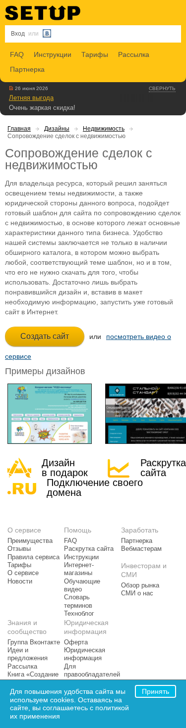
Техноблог (79, 613)
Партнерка (27, 69)
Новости (19, 581)
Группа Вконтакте (33, 642)
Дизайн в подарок (65, 468)
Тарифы (94, 54)
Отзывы (19, 548)
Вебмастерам (141, 548)
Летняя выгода (31, 97)
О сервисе (23, 573)
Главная (19, 128)
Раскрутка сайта (163, 468)
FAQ (17, 54)
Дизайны (56, 128)
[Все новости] (11, 88)
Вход (18, 33)
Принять (155, 691)
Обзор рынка (140, 585)
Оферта (76, 642)
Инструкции (52, 54)
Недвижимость (103, 128)
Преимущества (30, 540)
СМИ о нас (137, 593)
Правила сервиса (33, 557)
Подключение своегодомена (95, 487)
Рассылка (133, 54)
